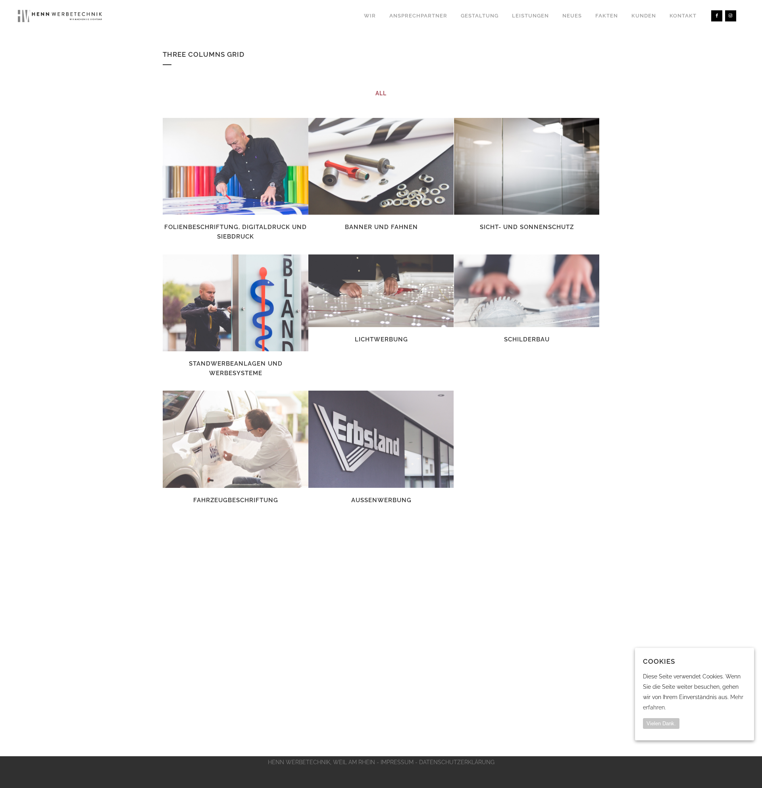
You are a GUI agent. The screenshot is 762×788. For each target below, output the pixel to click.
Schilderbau (527, 339)
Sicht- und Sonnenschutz (527, 227)
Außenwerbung (381, 500)
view (253, 165)
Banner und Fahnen (381, 227)
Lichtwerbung (381, 339)
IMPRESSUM (397, 762)
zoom (219, 165)
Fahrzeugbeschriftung (235, 500)
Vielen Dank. (661, 724)
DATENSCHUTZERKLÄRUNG (457, 762)
